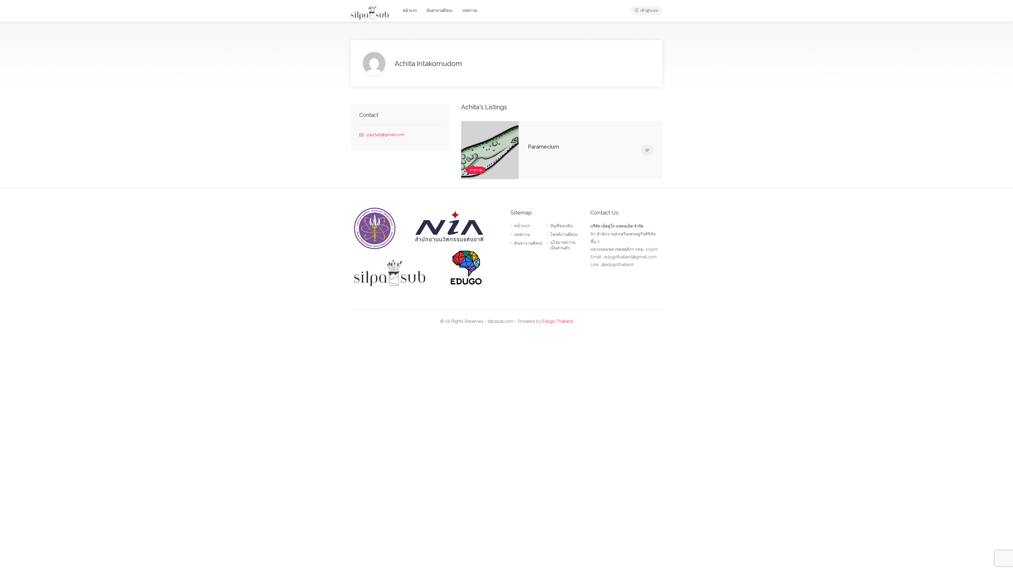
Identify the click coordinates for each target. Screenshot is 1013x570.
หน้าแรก (410, 10)
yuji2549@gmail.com (385, 134)
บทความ (469, 10)
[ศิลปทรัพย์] (370, 12)
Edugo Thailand (557, 321)
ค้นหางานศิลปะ (440, 10)
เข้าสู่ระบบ (648, 10)
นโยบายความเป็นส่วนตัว (563, 245)
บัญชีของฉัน (561, 225)
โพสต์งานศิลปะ (564, 234)
